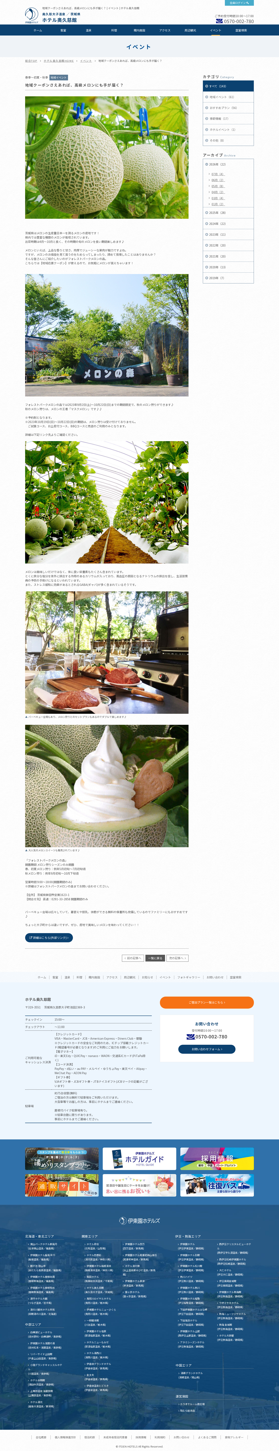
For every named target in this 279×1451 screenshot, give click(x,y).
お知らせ (147, 977)
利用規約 (160, 1437)
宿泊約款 (89, 1437)
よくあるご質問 (207, 1437)
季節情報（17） (219, 119)
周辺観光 (190, 30)
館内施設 (139, 30)
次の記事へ (176, 958)
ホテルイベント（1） (223, 130)
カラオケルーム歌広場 (192, 1404)
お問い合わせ (215, 977)
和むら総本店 (187, 1410)
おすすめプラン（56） (224, 108)
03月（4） (218, 198)
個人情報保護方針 (65, 1437)
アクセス (165, 30)
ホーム (37, 30)
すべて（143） (218, 86)
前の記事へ (133, 958)
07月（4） (218, 174)
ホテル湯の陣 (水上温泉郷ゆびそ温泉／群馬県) (139, 1270)
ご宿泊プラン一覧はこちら (206, 1002)
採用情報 (141, 1437)
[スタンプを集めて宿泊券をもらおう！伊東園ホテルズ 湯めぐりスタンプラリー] (62, 1159)
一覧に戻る (155, 958)
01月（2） (218, 204)
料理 (114, 30)
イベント (215, 30)
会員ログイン (238, 3)
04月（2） (218, 192)
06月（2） (218, 180)
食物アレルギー (234, 1437)
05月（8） (218, 186)
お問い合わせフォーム (206, 1049)
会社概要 (41, 1437)
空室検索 (241, 30)
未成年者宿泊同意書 (115, 1437)
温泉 (89, 30)
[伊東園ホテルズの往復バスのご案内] (217, 1185)
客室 (63, 30)
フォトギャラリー (188, 977)
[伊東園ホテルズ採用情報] (217, 1159)
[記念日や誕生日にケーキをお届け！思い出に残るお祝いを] (139, 1185)
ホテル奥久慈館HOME (59, 61)
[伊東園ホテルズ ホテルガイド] (139, 1159)
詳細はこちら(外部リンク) (50, 938)
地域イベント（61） (222, 97)
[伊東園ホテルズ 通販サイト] (62, 1185)
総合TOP (31, 61)
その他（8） (217, 140)
